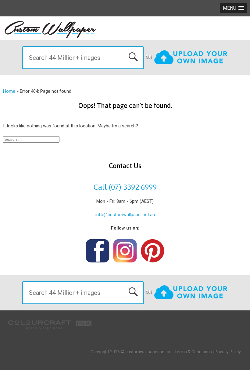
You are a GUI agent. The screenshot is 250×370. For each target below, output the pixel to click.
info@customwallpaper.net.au (125, 214)
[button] (233, 8)
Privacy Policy (228, 351)
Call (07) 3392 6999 (125, 187)
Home (9, 91)
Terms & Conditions (193, 351)
